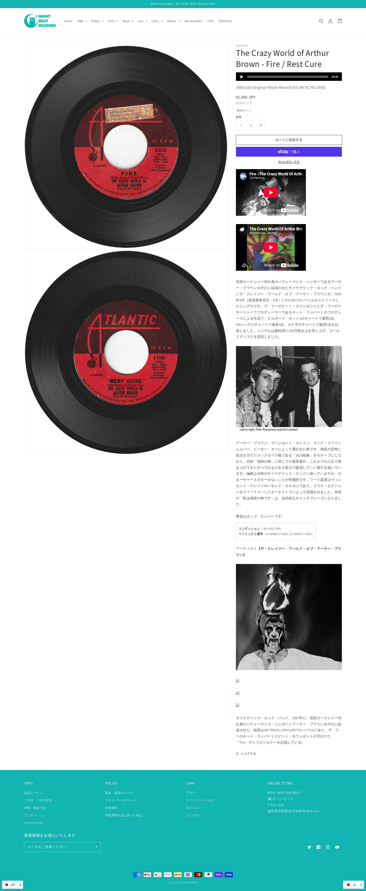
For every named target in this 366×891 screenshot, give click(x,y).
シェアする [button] (248, 753)
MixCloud (192, 808)
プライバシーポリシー (120, 800)
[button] (321, 21)
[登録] (95, 847)
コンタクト (194, 815)
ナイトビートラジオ (200, 800)
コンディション (35, 815)
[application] (289, 76)
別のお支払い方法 (288, 161)
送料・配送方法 (35, 808)
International (33, 823)
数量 (239, 117)
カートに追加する (288, 140)
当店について (33, 793)
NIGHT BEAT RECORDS (187, 882)
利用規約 (111, 808)
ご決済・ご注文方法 (38, 800)
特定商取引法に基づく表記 (123, 815)
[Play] (242, 77)
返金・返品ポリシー (119, 793)
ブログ (190, 793)
